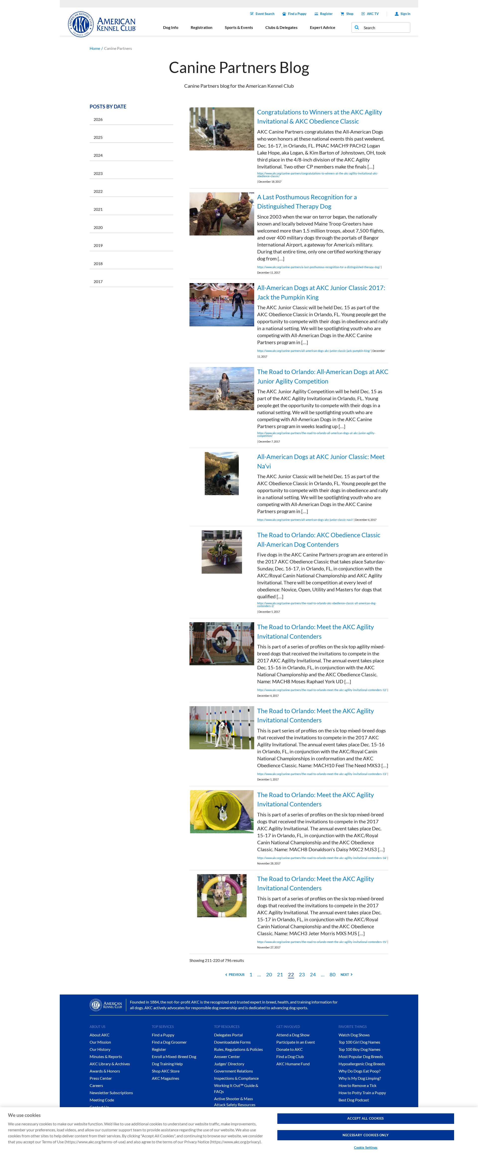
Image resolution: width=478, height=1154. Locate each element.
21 (280, 974)
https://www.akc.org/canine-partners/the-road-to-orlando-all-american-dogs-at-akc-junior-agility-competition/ (316, 434)
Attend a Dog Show (292, 1034)
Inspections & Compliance (236, 1078)
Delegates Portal (228, 1034)
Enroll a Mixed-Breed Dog (174, 1056)
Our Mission (100, 1042)
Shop (349, 14)
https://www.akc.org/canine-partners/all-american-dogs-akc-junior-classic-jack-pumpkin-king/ (313, 350)
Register (326, 14)
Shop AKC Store (165, 1071)
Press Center (101, 1078)
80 (333, 974)
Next (345, 975)
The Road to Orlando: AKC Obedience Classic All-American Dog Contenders (318, 539)
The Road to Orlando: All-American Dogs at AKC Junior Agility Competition (322, 376)
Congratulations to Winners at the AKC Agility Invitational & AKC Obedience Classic (319, 116)
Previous (236, 975)
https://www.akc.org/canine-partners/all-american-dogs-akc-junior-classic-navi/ (305, 519)
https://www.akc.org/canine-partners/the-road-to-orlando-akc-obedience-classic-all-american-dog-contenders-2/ (316, 604)
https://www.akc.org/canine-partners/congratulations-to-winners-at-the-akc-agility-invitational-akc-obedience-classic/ (317, 174)
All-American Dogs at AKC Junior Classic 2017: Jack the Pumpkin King (321, 292)
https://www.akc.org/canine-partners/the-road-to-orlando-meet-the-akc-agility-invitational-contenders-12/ (322, 690)
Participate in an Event (295, 1042)
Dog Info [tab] (170, 27)
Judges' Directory (229, 1063)
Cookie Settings (365, 1148)
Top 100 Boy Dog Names (359, 1049)
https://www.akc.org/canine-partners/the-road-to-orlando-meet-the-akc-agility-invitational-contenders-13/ (322, 773)
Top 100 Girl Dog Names (359, 1042)
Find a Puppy (297, 14)
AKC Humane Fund (293, 1063)
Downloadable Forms (232, 1042)
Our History (100, 1049)
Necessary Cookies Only (366, 1135)
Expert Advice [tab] (322, 27)
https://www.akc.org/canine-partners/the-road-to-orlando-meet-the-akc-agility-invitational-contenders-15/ (322, 941)
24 (313, 974)
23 (302, 974)
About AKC (100, 1034)
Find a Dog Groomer (169, 1042)
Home (95, 48)
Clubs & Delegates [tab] (281, 27)
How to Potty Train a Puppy (362, 1092)
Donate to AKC (289, 1049)
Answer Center (227, 1056)
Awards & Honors (105, 1071)
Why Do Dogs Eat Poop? (359, 1071)
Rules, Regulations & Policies (238, 1049)
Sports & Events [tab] (239, 27)
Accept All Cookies (365, 1118)
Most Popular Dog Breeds (361, 1056)
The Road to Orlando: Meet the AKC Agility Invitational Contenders (315, 631)
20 (269, 974)
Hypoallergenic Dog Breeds (362, 1063)
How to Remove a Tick (357, 1085)
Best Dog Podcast (354, 1099)
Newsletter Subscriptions (111, 1092)
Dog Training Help (167, 1063)
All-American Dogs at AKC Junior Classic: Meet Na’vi (321, 461)
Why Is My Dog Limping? (360, 1078)
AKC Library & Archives (110, 1063)
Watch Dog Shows (354, 1034)
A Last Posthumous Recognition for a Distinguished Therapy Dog (307, 201)
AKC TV (373, 14)
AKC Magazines (165, 1078)
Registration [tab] (201, 27)
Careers (96, 1085)
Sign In (405, 14)
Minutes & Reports (106, 1056)
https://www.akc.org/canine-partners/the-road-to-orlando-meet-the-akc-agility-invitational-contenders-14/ (322, 857)
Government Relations (233, 1071)
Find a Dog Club (290, 1056)
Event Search (265, 14)
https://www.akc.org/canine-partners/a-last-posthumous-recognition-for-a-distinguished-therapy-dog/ (318, 267)
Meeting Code (102, 1099)
